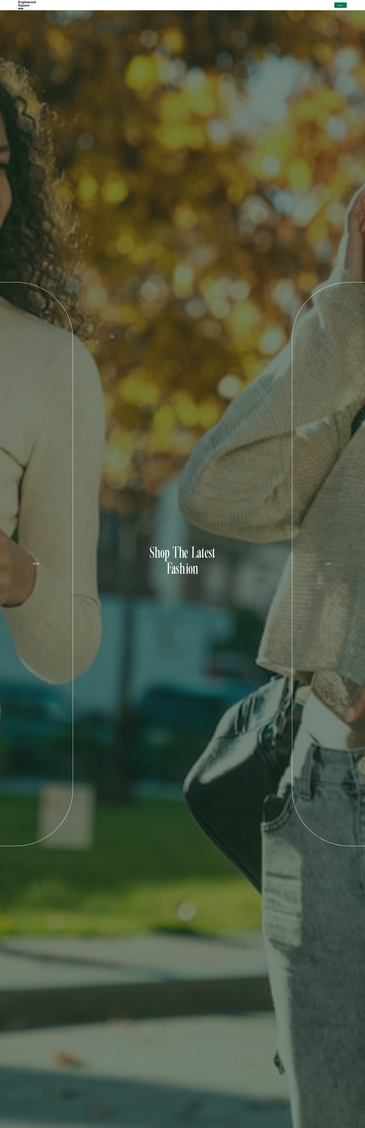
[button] (340, 5)
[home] (27, 5)
